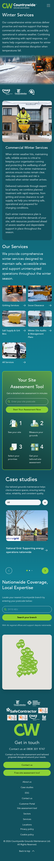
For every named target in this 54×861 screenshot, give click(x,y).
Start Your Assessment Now (27, 409)
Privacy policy (27, 829)
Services (27, 819)
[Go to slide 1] (27, 570)
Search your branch (27, 617)
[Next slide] (45, 570)
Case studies (27, 787)
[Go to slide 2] (29, 570)
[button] (28, 672)
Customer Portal (27, 803)
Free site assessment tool (27, 772)
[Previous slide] (9, 570)
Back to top (24, 851)
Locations (27, 824)
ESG (27, 792)
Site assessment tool (27, 808)
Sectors (27, 813)
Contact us (27, 765)
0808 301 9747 (36, 749)
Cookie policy (27, 834)
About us (27, 781)
